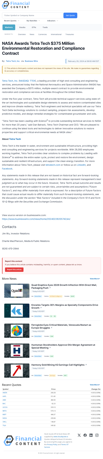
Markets (9, 27)
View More (94, 279)
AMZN (5, 393)
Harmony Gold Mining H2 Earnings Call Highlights (59, 364)
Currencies (42, 34)
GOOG (5, 407)
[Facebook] (85, 441)
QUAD (72, 296)
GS (51, 316)
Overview (22, 34)
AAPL (4, 396)
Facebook (7, 168)
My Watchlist (32, 20)
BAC (4, 404)
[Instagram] (96, 441)
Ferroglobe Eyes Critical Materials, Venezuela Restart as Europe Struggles (61, 326)
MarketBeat (38, 296)
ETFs (34, 27)
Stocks (22, 27)
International (56, 34)
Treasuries (69, 34)
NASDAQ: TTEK (27, 80)
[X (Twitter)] (79, 441)
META (5, 411)
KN (55, 316)
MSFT (4, 414)
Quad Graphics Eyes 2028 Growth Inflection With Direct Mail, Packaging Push (64, 286)
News (32, 34)
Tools (45, 27)
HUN (51, 356)
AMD (4, 400)
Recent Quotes (10, 20)
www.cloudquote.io (61, 436)
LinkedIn (81, 165)
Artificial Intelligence (56, 296)
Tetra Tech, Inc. (10, 80)
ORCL (5, 422)
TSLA (4, 425)
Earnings (52, 375)
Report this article (14, 269)
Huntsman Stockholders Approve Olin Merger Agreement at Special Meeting (63, 346)
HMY (65, 375)
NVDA (5, 418)
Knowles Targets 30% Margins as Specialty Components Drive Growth (64, 306)
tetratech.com (53, 165)
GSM (51, 336)
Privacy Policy (52, 444)
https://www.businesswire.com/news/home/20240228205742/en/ (36, 219)
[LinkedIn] (91, 441)
